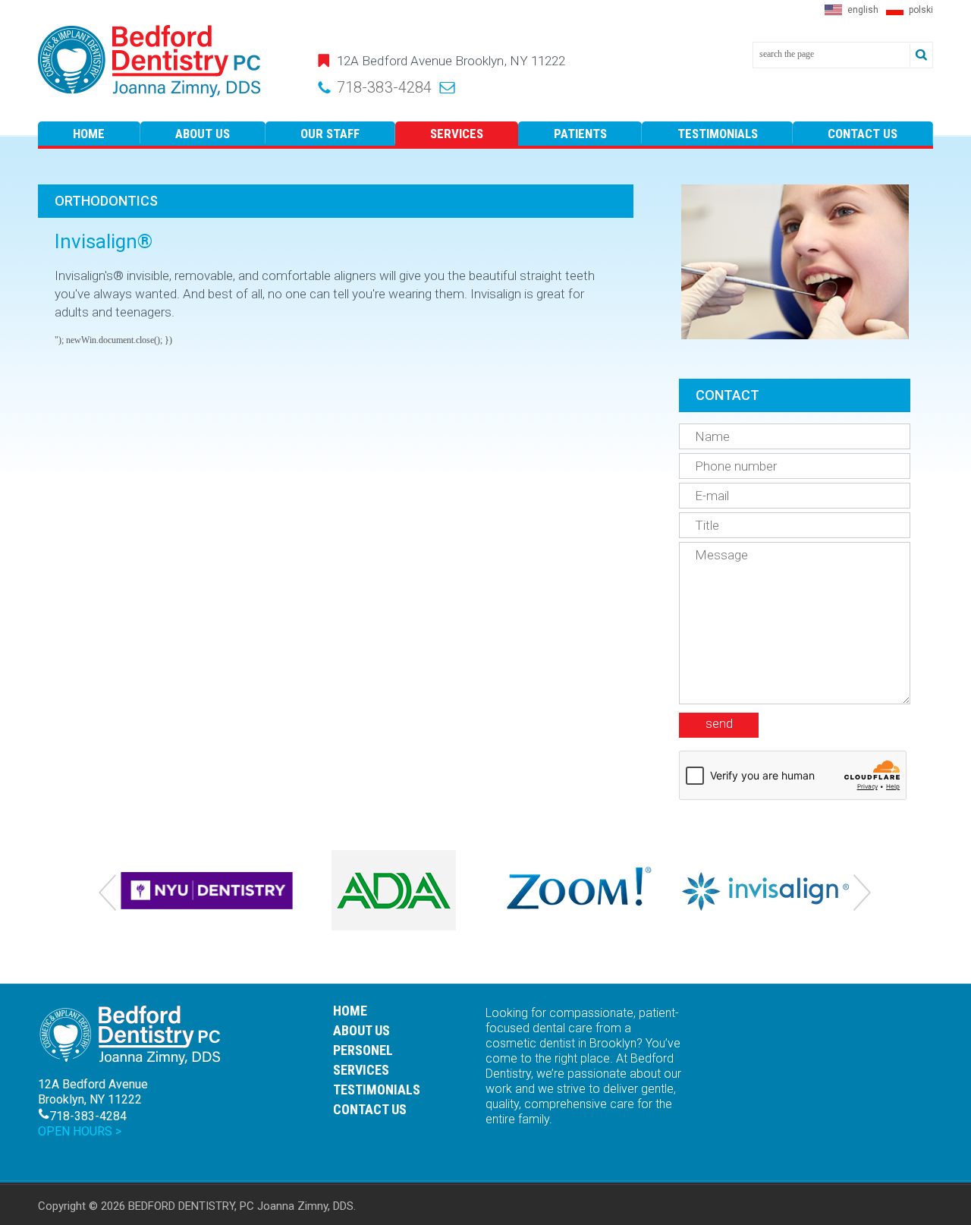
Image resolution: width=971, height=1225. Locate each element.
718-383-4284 (384, 87)
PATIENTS (580, 133)
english (862, 10)
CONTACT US (862, 133)
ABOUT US (202, 133)
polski (921, 10)
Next (862, 893)
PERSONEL (363, 1050)
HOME (89, 133)
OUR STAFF (330, 133)
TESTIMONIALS (717, 133)
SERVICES (456, 133)
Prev (108, 893)
